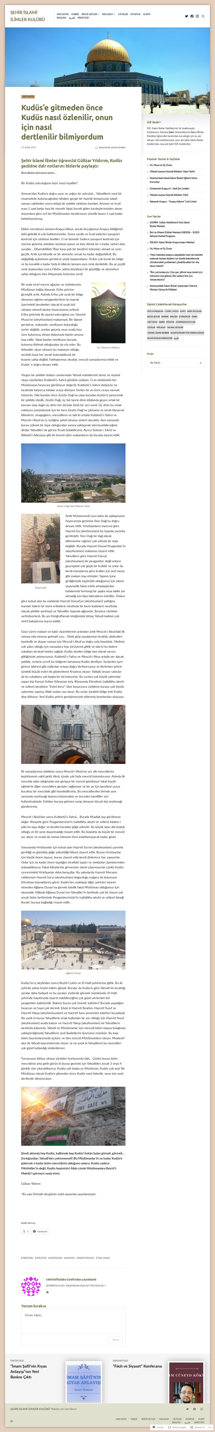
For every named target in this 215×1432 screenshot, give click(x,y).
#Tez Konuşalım (155, 311)
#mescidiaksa (86, 1258)
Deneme (165, 317)
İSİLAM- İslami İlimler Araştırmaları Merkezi (172, 242)
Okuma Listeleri (175, 327)
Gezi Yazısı (28, 97)
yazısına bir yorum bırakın (112, 148)
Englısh (61, 18)
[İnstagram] (197, 16)
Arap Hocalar (194, 311)
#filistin (41, 1258)
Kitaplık (135, 14)
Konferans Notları (185, 322)
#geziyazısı (56, 1258)
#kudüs (70, 1258)
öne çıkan (103, 1258)
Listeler (123, 14)
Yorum (115, 1339)
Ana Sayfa (63, 14)
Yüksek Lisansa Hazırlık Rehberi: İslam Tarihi (172, 172)
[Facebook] (192, 16)
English (174, 317)
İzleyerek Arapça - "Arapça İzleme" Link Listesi (173, 202)
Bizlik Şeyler (89, 14)
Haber (75, 14)
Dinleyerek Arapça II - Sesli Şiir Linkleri (169, 189)
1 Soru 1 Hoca (172, 311)
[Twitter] (186, 16)
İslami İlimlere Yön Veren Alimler (187, 333)
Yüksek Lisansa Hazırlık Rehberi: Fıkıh (169, 195)
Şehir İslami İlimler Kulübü (30, 1409)
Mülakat (107, 14)
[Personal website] (47, 1292)
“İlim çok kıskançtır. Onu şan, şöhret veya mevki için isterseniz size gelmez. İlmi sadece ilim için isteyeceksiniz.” (176, 276)
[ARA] (203, 16)
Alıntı (146, 14)
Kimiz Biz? (83, 18)
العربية (72, 18)
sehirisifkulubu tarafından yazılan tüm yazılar (74, 1286)
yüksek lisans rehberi (158, 333)
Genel (194, 317)
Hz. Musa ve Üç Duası (161, 165)
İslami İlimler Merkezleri (159, 338)
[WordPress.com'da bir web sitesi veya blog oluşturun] (59, 1421)
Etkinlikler (184, 317)
